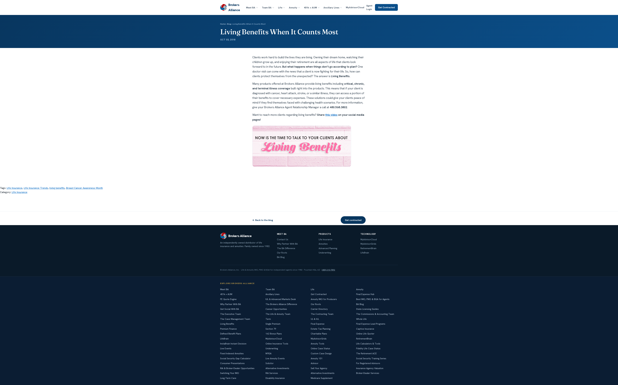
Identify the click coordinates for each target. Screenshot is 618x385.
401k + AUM (310, 7)
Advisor (314, 363)
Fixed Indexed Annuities (232, 353)
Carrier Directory (319, 309)
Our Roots (282, 252)
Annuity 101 (317, 358)
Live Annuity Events (275, 358)
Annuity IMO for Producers (324, 299)
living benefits (57, 188)
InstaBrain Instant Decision (233, 343)
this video (331, 115)
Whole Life (361, 319)
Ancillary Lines (331, 7)
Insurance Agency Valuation (369, 368)
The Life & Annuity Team (278, 314)
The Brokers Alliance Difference (281, 304)
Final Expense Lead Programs (370, 323)
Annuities (323, 243)
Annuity (293, 7)
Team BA (267, 7)
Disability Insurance (275, 378)
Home (223, 24)
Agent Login (369, 7)
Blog (229, 24)
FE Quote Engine (228, 299)
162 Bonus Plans (274, 333)
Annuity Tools (317, 343)
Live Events (225, 348)
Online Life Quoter (365, 333)
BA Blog (281, 257)
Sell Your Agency (319, 368)
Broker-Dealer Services (367, 373)
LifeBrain (364, 252)
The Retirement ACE (366, 353)
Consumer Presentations (232, 363)
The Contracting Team (322, 314)
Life (280, 7)
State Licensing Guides (367, 309)
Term (268, 319)
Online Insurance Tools (277, 343)
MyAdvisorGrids (368, 243)
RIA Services (272, 373)
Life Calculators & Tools (368, 343)
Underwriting (325, 252)
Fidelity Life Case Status (368, 348)
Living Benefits (227, 323)
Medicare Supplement (321, 378)
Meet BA (250, 7)
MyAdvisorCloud (355, 7)
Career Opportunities (276, 309)
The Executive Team (230, 314)
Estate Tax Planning (320, 328)
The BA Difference (286, 248)
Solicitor (270, 363)
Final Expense (317, 323)
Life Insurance (14, 188)
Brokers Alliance (234, 7)
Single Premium (273, 323)
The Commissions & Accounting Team (375, 314)
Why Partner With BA (287, 243)
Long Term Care (228, 378)
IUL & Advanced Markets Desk (281, 299)
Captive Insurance (365, 328)
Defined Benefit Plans (230, 333)
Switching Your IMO (229, 373)
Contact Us (282, 239)
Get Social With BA (229, 309)
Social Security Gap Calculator (235, 358)
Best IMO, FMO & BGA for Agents (372, 299)
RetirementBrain (368, 248)
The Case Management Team (235, 319)
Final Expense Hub (365, 294)
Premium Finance (228, 328)
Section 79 (271, 328)
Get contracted (353, 220)
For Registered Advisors (368, 363)
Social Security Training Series (371, 358)
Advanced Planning (328, 248)
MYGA (269, 353)
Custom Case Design (321, 353)
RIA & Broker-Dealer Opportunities (237, 368)
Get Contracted (386, 7)
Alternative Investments (277, 368)
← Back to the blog (262, 220)
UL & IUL (315, 319)
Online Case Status (320, 348)
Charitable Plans (319, 333)
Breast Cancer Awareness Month (84, 188)
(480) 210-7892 (328, 269)
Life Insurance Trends (36, 188)
